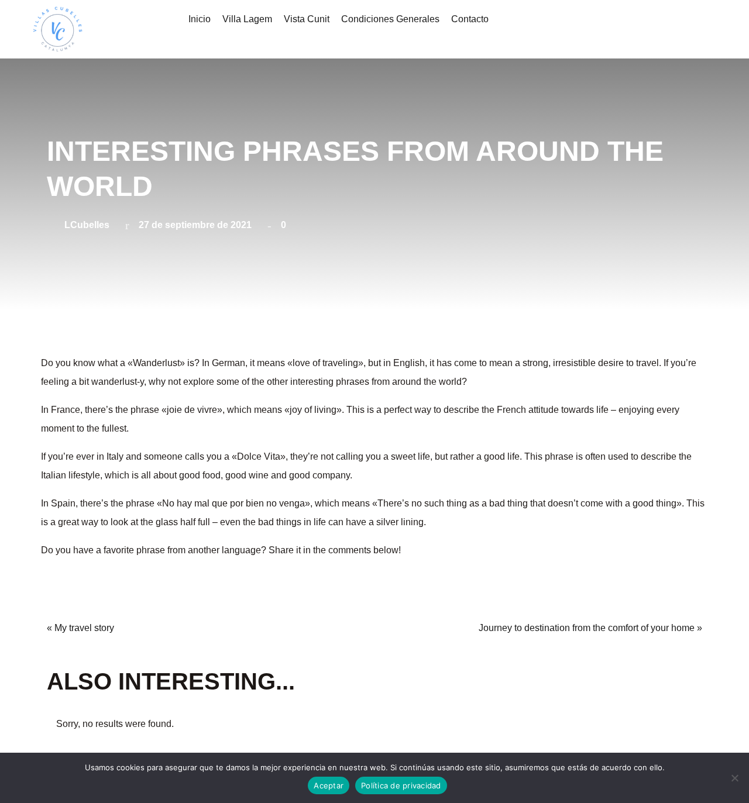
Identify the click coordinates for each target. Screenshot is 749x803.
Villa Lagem (247, 19)
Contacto (470, 19)
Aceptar (328, 785)
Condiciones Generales (390, 19)
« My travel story (80, 628)
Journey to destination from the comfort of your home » (590, 628)
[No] (734, 778)
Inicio (199, 19)
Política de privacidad (401, 785)
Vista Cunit (306, 19)
